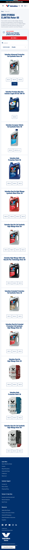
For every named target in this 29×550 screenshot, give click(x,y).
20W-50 (20, 79)
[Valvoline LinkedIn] (16, 525)
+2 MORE (14, 83)
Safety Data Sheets (6, 510)
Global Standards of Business (8, 517)
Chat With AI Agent (8, 547)
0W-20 (8, 79)
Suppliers (4, 519)
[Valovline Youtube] (9, 525)
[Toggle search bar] (19, 6)
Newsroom (4, 476)
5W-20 (14, 183)
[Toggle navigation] (3, 5)
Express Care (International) (8, 497)
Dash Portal (4, 502)
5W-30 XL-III (17, 150)
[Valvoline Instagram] (13, 525)
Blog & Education (6, 468)
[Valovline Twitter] (6, 525)
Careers (3, 466)
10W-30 (14, 79)
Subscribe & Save (6, 471)
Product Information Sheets (8, 512)
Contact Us (4, 484)
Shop (2, 11)
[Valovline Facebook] (2, 525)
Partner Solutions (6, 499)
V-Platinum (4, 473)
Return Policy (5, 486)
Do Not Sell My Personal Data (7, 530)
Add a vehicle (14, 38)
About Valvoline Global (7, 464)
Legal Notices (4, 528)
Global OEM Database (6, 515)
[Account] (22, 6)
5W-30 (10, 150)
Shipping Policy (5, 489)
